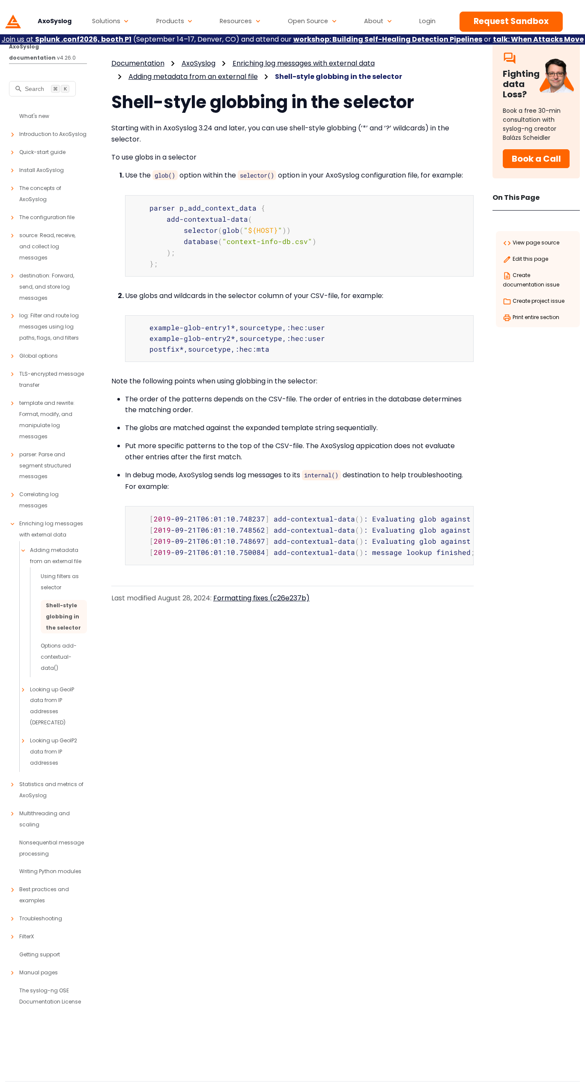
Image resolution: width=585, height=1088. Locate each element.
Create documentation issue (531, 279)
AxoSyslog (198, 63)
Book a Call (536, 159)
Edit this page (529, 258)
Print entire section (535, 317)
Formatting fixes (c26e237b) (261, 598)
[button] (110, 21)
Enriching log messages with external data (304, 63)
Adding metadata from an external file (193, 76)
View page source (535, 242)
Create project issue (537, 300)
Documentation (137, 63)
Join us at (66, 39)
